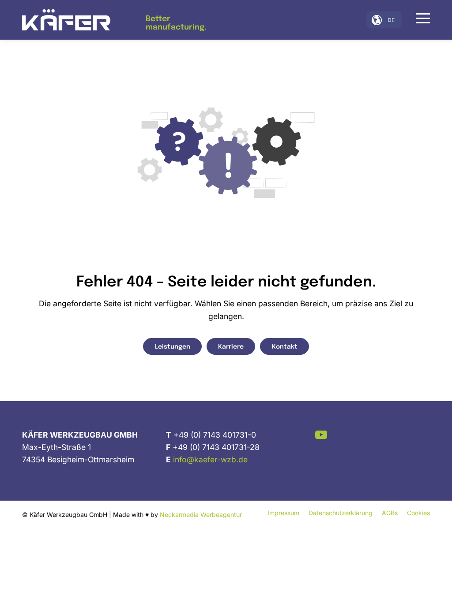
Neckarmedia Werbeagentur (201, 514)
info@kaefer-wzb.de (210, 459)
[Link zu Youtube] (320, 434)
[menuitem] (420, 19)
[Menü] (420, 18)
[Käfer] (66, 20)
